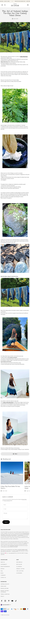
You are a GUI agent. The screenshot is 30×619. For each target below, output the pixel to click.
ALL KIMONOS (19, 566)
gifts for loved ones (7, 550)
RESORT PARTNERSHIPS (5, 566)
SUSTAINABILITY (4, 564)
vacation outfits (15, 550)
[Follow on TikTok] (16, 601)
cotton (25, 542)
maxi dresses (13, 534)
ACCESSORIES (19, 573)
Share (16, 453)
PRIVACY (2, 596)
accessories (20, 534)
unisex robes (8, 534)
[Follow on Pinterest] (9, 601)
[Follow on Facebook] (2, 601)
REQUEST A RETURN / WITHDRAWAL (5, 591)
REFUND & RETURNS (4, 588)
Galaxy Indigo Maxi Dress (8, 402)
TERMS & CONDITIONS (5, 594)
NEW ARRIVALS (19, 562)
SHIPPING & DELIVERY (5, 584)
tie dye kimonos (26, 533)
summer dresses (21, 549)
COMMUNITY (3, 575)
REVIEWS (2, 568)
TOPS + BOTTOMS (19, 570)
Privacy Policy (24, 499)
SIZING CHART (3, 586)
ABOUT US (3, 562)
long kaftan (3, 534)
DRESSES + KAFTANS (20, 568)
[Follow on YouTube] (12, 601)
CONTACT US (3, 577)
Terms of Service (7, 500)
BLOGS (2, 573)
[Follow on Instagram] (5, 601)
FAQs (2, 570)
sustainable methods (14, 545)
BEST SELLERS (19, 564)
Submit (6, 522)
